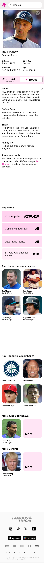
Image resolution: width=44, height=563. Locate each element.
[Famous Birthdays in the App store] (14, 538)
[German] (37, 546)
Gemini (26, 63)
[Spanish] (7, 546)
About (8, 553)
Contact (17, 553)
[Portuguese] (14, 546)
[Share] (6, 13)
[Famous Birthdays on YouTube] (33, 529)
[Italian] (29, 546)
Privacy (26, 553)
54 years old (29, 70)
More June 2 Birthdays (15, 415)
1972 (12, 63)
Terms (36, 553)
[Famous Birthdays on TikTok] (17, 529)
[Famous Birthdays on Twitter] (25, 529)
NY (18, 70)
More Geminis (10, 448)
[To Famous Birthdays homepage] (4, 4)
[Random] (38, 13)
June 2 (5, 63)
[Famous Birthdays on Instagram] (9, 529)
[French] (22, 546)
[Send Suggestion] (41, 89)
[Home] (22, 519)
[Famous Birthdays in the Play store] (29, 538)
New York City (9, 70)
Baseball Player (10, 55)
